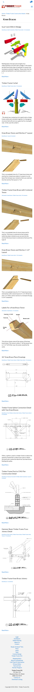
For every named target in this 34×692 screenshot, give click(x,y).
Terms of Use (17, 666)
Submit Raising (17, 640)
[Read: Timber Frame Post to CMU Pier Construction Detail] (17, 499)
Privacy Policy (17, 664)
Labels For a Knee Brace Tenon (13, 308)
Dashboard (17, 638)
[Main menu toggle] (32, 7)
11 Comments (27, 29)
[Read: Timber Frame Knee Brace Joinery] (17, 605)
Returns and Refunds (17, 660)
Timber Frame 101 (17, 656)
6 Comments (4, 414)
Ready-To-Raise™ (16, 647)
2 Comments (19, 86)
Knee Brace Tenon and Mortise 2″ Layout (17, 133)
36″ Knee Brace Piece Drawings (13, 357)
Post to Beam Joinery (11, 413)
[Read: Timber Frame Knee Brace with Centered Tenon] (17, 213)
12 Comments (19, 255)
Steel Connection (11, 29)
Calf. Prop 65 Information (17, 662)
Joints (17, 650)
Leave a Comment (11, 136)
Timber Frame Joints (19, 29)
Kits (22, 647)
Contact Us (17, 677)
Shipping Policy (17, 658)
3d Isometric (4, 195)
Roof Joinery (19, 413)
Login (17, 637)
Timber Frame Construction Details (15, 13)
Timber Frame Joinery (11, 360)
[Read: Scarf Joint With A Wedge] (17, 46)
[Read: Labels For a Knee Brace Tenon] (17, 325)
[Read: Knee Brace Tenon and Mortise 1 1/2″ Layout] (17, 273)
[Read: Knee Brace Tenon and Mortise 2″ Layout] (17, 154)
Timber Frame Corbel (10, 83)
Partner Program (17, 667)
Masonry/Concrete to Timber (13, 476)
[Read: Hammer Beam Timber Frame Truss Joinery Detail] (17, 553)
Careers (17, 644)
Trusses (3, 535)
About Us (17, 642)
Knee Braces (4, 29)
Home (3, 13)
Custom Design (17, 654)
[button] (3, 2)
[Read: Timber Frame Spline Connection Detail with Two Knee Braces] (17, 434)
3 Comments (15, 310)
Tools (17, 652)
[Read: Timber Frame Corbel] (17, 101)
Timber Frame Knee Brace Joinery (14, 578)
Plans (17, 648)
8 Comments (24, 195)
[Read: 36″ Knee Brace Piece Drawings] (17, 380)
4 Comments (8, 535)
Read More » (5, 76)
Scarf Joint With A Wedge (11, 27)
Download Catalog (17, 679)
